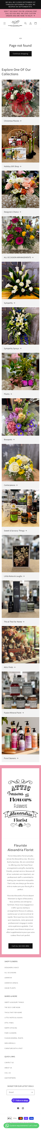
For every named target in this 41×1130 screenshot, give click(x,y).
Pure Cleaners (10, 758)
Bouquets (8, 439)
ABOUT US (8, 1068)
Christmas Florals (11, 121)
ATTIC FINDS (9, 1023)
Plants (7, 394)
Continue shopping (20, 54)
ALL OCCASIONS (10, 973)
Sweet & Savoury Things (14, 530)
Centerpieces (9, 485)
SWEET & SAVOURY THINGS (14, 1002)
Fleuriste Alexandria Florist (19, 1122)
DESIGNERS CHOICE (12, 967)
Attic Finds (8, 667)
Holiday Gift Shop (11, 166)
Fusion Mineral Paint (12, 712)
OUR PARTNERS (10, 1078)
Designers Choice (11, 212)
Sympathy (8, 303)
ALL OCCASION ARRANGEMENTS (17, 257)
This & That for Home (13, 621)
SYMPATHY (8, 978)
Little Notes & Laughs (13, 576)
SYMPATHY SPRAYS (11, 983)
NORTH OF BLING (11, 1028)
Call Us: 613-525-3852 (20, 946)
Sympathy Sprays (11, 348)
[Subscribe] (31, 1092)
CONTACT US (9, 1062)
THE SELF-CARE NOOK (12, 1007)
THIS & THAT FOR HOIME (13, 1012)
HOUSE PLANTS (10, 988)
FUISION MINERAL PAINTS (14, 1038)
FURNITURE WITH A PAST (14, 1048)
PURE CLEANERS (10, 1033)
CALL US (8, 1073)
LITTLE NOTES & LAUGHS (13, 1018)
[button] (4, 23)
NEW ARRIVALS (10, 1043)
